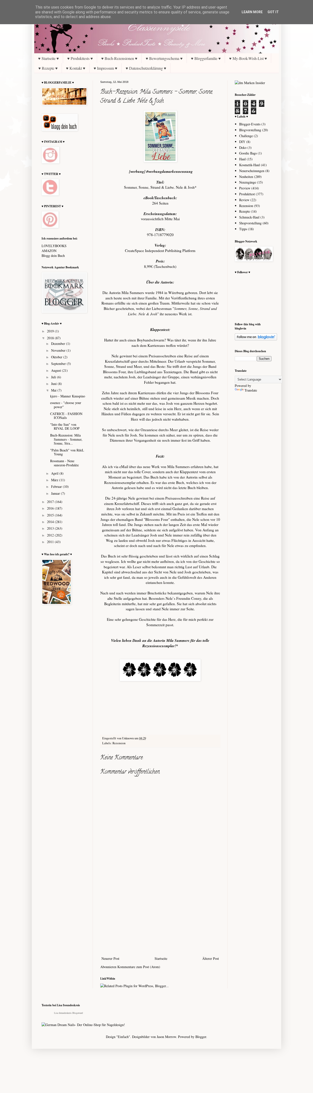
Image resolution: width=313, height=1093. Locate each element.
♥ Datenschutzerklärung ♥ (146, 68)
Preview (244, 188)
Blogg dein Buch (53, 255)
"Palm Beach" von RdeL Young (67, 452)
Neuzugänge (247, 182)
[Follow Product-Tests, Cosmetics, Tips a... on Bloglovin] (256, 339)
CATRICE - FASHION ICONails (66, 415)
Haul (242, 159)
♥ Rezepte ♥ (48, 68)
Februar (57, 486)
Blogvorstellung (250, 130)
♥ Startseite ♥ (48, 58)
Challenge (246, 135)
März (55, 480)
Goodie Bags (248, 153)
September (59, 363)
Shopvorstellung (250, 223)
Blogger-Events (249, 124)
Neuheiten (246, 176)
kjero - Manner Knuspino (67, 396)
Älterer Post (210, 958)
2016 (51, 508)
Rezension (118, 743)
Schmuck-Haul (249, 217)
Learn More (252, 12)
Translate (251, 390)
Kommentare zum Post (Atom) (138, 966)
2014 (51, 521)
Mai (54, 390)
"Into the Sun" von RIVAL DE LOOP (64, 426)
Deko (242, 147)
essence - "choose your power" (65, 404)
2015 (51, 515)
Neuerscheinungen (251, 170)
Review (244, 199)
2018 (51, 338)
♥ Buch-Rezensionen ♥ (119, 58)
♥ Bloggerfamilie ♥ (206, 58)
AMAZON (49, 250)
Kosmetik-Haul (249, 165)
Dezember (58, 343)
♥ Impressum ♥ (105, 68)
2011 (51, 541)
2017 (51, 501)
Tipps (243, 229)
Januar (56, 493)
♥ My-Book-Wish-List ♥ (248, 58)
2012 (51, 535)
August (56, 370)
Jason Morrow (166, 1036)
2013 (51, 528)
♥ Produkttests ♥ (80, 58)
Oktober (57, 357)
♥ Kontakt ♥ (75, 68)
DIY (242, 141)
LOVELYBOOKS (54, 245)
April (55, 473)
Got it (273, 12)
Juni (54, 383)
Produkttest (247, 194)
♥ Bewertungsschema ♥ (164, 58)
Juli (54, 377)
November (59, 350)
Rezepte (244, 211)
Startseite (161, 958)
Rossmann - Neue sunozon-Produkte (64, 463)
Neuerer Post (110, 958)
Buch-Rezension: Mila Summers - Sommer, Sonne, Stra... (66, 439)
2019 (51, 331)
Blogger (200, 1036)
